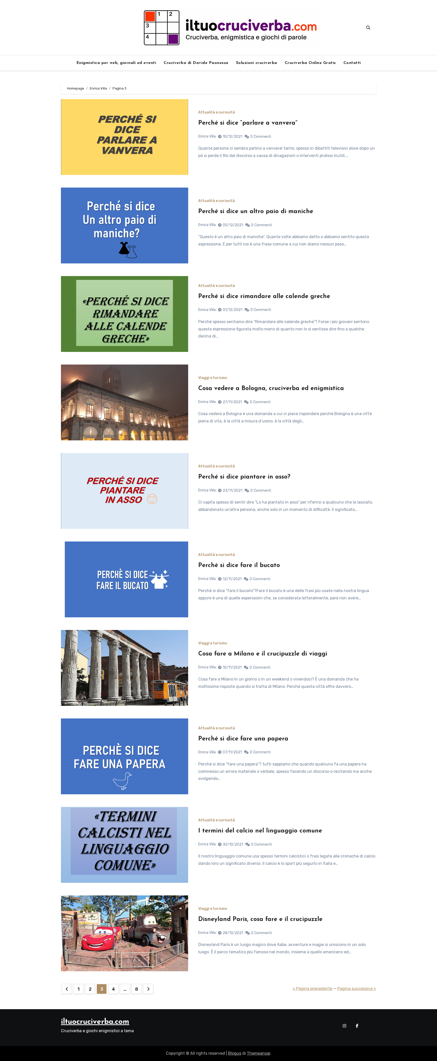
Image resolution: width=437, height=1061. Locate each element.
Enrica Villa (207, 136)
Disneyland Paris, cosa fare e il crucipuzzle (260, 919)
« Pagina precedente (312, 988)
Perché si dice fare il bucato (239, 565)
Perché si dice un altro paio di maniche (255, 212)
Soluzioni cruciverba (256, 63)
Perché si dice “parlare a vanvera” (247, 123)
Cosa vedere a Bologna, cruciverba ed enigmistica (271, 389)
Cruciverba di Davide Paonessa (196, 63)
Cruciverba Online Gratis (310, 63)
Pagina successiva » (356, 988)
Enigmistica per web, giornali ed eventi (116, 63)
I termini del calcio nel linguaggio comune (260, 831)
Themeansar (258, 1053)
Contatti (352, 63)
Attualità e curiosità (216, 112)
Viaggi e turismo (212, 378)
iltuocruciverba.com (95, 1022)
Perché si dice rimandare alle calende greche (264, 297)
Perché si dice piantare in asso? (244, 477)
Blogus (234, 1053)
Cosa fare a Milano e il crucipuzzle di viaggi (262, 654)
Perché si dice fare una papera (243, 739)
